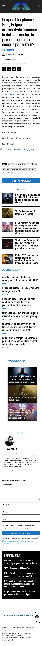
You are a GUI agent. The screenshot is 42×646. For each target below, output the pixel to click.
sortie (10, 172)
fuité (30, 164)
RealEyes (19, 169)
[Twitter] (9, 69)
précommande (30, 167)
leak (9, 167)
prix (4, 169)
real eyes (10, 169)
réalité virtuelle (29, 169)
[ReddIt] (19, 69)
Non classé (9, 50)
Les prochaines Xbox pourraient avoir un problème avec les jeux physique (19, 593)
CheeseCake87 (8, 94)
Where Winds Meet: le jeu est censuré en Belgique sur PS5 (20, 289)
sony (4, 172)
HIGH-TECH (6, 319)
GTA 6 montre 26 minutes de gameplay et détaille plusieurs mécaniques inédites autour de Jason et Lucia (27, 228)
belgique (11, 164)
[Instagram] (9, 470)
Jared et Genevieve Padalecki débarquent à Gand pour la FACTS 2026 (20, 279)
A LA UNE (5, 294)
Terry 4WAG (18, 55)
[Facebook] (4, 69)
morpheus (16, 167)
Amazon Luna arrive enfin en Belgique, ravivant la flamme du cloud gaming (20, 314)
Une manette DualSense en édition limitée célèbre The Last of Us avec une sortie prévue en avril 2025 (19, 327)
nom (22, 167)
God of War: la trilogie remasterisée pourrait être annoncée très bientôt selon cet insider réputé (19, 341)
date (24, 164)
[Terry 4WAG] (4, 55)
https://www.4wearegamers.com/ (13, 453)
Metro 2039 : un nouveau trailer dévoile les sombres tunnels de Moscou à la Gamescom (27, 259)
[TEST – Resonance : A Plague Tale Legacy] (7, 213)
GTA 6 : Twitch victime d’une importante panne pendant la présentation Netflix (20, 574)
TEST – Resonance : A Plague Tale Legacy (25, 212)
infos (5, 167)
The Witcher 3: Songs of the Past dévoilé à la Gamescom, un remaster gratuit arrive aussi (27, 244)
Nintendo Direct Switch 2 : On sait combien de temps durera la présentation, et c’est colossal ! (18, 302)
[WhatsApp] (14, 69)
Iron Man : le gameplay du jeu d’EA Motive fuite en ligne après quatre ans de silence (27, 198)
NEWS (4, 283)
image (35, 164)
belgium (18, 164)
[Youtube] (16, 470)
